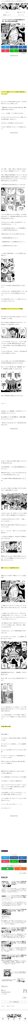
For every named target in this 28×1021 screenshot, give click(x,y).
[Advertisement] (14, 72)
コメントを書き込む (14, 1001)
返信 (25, 997)
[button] (25, 471)
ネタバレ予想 (5, 850)
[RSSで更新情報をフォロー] (20, 868)
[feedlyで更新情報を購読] (7, 868)
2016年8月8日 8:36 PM (5, 992)
